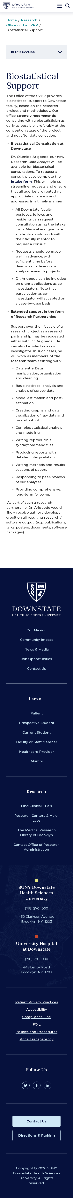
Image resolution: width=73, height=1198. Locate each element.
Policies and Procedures (36, 1032)
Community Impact (36, 640)
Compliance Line (36, 1017)
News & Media (37, 649)
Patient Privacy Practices (36, 1002)
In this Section (23, 52)
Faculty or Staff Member (36, 742)
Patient (36, 713)
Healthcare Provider (36, 752)
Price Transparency (37, 1039)
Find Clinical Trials (36, 806)
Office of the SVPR (22, 25)
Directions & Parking (36, 1135)
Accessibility (36, 1009)
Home (11, 20)
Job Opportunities (36, 659)
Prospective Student (36, 723)
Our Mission (36, 630)
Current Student (36, 732)
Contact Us (36, 668)
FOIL (36, 1024)
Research (29, 20)
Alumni (37, 761)
